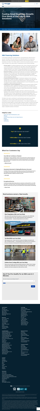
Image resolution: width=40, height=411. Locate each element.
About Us (3, 358)
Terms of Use (4, 372)
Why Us (3, 362)
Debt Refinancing (24, 313)
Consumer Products (5, 327)
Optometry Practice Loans (6, 347)
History (3, 365)
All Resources (4, 328)
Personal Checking (24, 347)
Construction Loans (24, 312)
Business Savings (24, 337)
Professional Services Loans (6, 348)
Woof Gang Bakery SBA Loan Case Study (15, 214)
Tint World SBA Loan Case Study (13, 238)
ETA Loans (22, 317)
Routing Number (4, 378)
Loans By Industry (5, 321)
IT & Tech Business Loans (6, 342)
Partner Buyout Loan (24, 321)
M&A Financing (23, 320)
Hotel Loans (4, 341)
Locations (3, 364)
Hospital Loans (4, 340)
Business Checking (24, 334)
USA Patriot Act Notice (5, 377)
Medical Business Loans (6, 346)
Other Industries (4, 353)
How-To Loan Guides (5, 318)
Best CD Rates (23, 333)
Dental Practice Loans (5, 337)
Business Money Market (25, 338)
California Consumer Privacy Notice (7, 375)
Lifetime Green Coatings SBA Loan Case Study (16, 262)
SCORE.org (6, 119)
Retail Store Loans (5, 350)
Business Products (5, 326)
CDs (21, 336)
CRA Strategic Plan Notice (6, 382)
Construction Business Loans (6, 336)
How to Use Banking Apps (25, 340)
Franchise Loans (4, 309)
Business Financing (24, 308)
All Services (23, 345)
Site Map (3, 367)
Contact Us (4, 368)
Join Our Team (4, 366)
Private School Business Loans (7, 351)
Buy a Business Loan (5, 310)
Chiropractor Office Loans (6, 334)
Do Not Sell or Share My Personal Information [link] (9, 376)
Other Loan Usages (24, 324)
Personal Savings (24, 348)
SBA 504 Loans (4, 312)
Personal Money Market (25, 349)
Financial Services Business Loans (7, 338)
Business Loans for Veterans (25, 309)
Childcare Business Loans (6, 333)
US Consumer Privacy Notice (6, 374)
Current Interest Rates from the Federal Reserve (13, 117)
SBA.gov (5, 115)
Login (26, 1)
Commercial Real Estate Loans (7, 335)
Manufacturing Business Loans (7, 345)
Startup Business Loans (24, 322)
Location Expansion (24, 319)
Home (3, 29)
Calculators (23, 339)
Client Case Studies (5, 320)
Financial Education (24, 341)
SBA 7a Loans (4, 311)
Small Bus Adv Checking (25, 335)
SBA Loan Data (4, 319)
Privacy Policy (4, 373)
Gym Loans (4, 339)
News (3, 363)
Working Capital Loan (24, 323)
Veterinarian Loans (5, 352)
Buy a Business (23, 310)
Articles (6, 29)
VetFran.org (6, 120)
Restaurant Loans (5, 349)
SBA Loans (3, 308)
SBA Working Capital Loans (6, 313)
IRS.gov (5, 118)
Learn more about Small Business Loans (12, 114)
